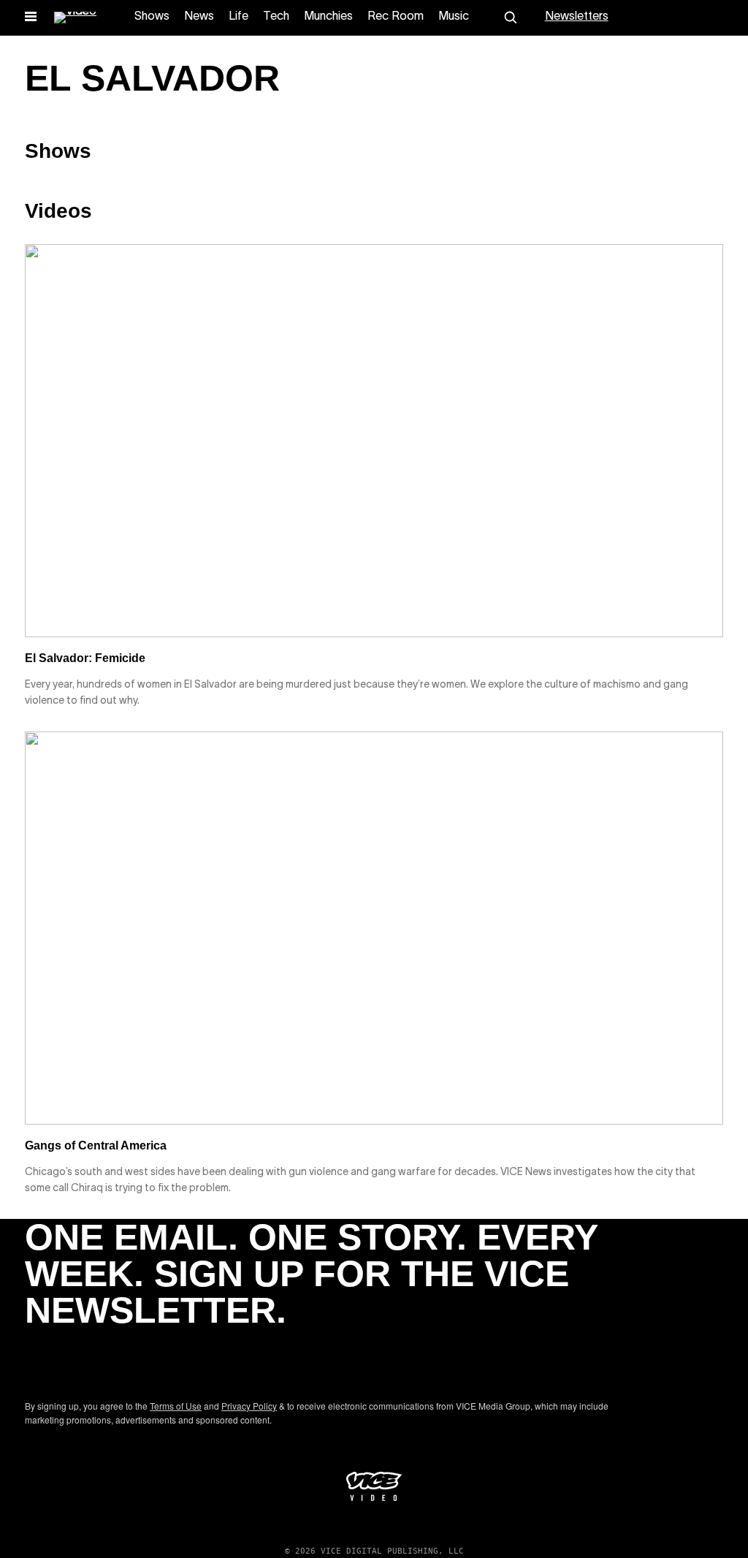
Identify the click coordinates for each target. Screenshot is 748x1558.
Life (238, 17)
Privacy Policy (249, 1405)
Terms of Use (176, 1405)
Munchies (328, 17)
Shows (151, 17)
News (199, 17)
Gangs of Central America (96, 1145)
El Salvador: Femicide (85, 658)
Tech (276, 17)
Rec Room (395, 17)
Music (453, 17)
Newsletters (576, 17)
